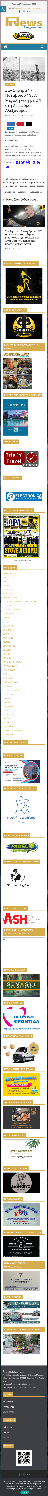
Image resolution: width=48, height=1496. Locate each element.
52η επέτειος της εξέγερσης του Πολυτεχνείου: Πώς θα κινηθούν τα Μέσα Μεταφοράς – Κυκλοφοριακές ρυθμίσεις (25, 182)
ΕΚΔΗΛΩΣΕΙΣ (8, 614)
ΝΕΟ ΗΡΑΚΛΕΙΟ (9, 670)
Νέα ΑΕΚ (6, 1437)
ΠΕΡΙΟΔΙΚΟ (7, 686)
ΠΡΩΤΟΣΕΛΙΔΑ (8, 714)
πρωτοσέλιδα (17, 560)
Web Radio (7, 1427)
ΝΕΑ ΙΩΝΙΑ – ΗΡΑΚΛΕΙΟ (12, 662)
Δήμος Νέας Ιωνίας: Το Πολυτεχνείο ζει (23, 192)
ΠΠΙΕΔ (5, 710)
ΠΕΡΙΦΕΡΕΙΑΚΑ (9, 694)
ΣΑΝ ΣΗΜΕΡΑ (10, 84)
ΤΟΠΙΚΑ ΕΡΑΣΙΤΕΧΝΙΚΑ (12, 730)
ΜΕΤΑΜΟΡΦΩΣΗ (9, 646)
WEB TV (6, 581)
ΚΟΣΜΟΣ (6, 642)
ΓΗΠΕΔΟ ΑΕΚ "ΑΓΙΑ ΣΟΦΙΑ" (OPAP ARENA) (19, 602)
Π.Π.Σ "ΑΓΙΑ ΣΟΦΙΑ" (10, 682)
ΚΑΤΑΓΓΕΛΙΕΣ (8, 638)
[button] (3, 9)
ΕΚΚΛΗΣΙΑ (7, 618)
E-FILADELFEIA (8, 577)
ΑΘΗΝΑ (6, 585)
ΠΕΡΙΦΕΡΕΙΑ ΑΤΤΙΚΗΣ (11, 690)
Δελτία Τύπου (8, 1412)
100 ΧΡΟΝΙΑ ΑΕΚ (9, 573)
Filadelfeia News (29, 116)
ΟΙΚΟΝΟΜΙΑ (8, 678)
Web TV (6, 1432)
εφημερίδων (27, 560)
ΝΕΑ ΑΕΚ (6, 654)
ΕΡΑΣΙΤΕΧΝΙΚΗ (8, 630)
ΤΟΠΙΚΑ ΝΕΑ (8, 734)
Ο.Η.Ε (5, 674)
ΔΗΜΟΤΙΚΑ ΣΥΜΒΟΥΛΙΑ (12, 610)
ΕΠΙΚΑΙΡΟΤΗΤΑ (9, 626)
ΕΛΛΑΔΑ (6, 622)
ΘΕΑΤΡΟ (6, 634)
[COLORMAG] (13, 1372)
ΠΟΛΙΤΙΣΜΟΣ (8, 706)
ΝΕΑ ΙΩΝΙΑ (7, 658)
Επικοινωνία (8, 1401)
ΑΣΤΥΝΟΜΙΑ (8, 594)
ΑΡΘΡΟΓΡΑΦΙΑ (8, 590)
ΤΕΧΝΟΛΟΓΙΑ (8, 726)
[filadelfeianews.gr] (6, 47)
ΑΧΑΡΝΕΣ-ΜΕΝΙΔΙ (10, 598)
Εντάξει (25, 1492)
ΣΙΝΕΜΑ (6, 722)
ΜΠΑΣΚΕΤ (7, 650)
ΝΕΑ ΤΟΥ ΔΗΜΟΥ (10, 666)
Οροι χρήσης (8, 1407)
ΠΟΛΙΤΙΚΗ (7, 702)
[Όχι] (45, 1487)
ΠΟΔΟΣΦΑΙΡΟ (8, 698)
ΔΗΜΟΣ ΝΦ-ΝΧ (9, 606)
